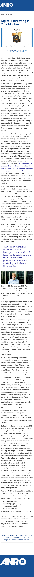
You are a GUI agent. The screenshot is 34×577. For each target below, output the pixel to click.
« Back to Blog (6, 14)
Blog (25, 50)
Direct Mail (14, 51)
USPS (22, 51)
